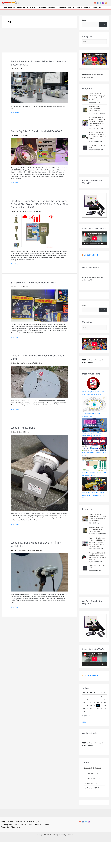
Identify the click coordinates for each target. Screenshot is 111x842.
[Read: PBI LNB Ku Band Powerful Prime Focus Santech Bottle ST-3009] (39, 87)
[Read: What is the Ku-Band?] (39, 472)
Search (84, 20)
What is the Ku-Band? (23, 427)
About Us (87, 8)
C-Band (16, 135)
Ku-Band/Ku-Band (23, 363)
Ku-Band (13, 363)
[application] (94, 238)
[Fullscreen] (104, 243)
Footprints (62, 8)
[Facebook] (98, 3)
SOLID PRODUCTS (26, 211)
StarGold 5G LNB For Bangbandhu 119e (33, 282)
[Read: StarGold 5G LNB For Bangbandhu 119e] (39, 305)
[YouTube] (95, 3)
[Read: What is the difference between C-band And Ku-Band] (39, 381)
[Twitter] (100, 3)
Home (5, 8)
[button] (56, 8)
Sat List (19, 8)
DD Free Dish (15, 550)
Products (11, 8)
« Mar (84, 722)
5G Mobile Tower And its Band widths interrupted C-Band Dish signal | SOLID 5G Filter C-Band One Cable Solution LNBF (39, 204)
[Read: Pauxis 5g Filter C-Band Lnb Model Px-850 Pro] (39, 151)
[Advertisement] (39, 40)
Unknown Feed (91, 255)
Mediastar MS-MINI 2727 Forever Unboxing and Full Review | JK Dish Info (93, 495)
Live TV (79, 8)
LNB (12, 69)
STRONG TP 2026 (29, 8)
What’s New (96, 8)
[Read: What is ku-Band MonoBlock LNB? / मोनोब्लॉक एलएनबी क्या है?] (39, 572)
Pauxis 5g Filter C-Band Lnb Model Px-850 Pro (38, 131)
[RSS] (106, 3)
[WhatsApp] (108, 3)
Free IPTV (71, 8)
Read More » (15, 113)
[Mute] (102, 243)
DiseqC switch (24, 550)
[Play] (84, 243)
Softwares (51, 8)
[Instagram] (103, 3)
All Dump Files (41, 8)
